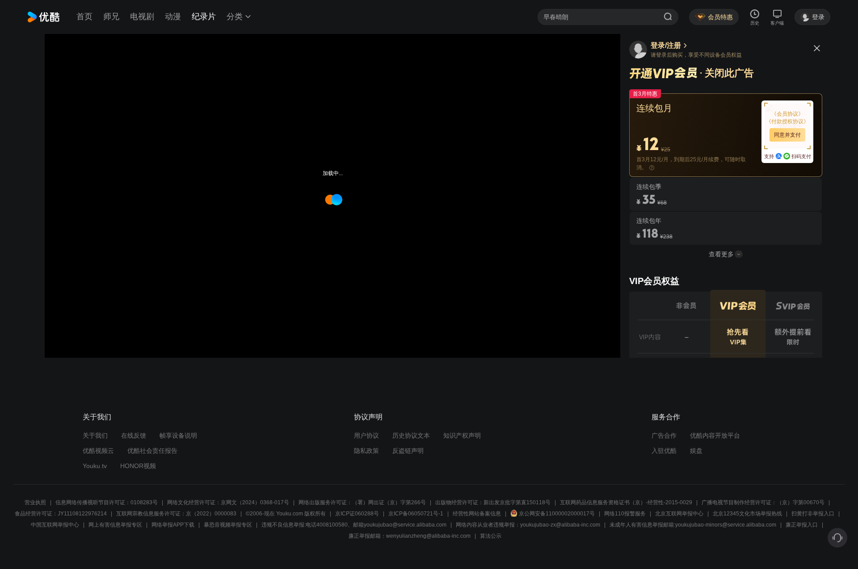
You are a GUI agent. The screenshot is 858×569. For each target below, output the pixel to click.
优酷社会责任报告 (152, 450)
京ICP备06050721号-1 (415, 513)
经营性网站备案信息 (477, 513)
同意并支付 (787, 135)
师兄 (111, 16)
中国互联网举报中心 (55, 525)
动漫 (173, 16)
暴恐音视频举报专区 (228, 525)
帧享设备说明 (178, 435)
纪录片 (204, 16)
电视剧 (142, 16)
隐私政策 (366, 450)
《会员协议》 (787, 114)
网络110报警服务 (625, 513)
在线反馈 (133, 435)
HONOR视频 (138, 465)
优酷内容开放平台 (715, 435)
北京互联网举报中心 (679, 513)
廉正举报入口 (802, 525)
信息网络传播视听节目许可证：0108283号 (106, 502)
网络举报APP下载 (172, 525)
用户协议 (366, 435)
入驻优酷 (664, 450)
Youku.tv (95, 465)
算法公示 (490, 536)
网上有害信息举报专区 (115, 525)
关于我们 (95, 435)
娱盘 (696, 450)
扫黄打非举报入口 (812, 513)
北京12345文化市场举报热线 (747, 513)
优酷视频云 (98, 450)
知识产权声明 (462, 435)
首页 (84, 16)
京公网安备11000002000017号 (557, 513)
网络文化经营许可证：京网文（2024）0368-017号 (228, 502)
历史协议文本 (411, 435)
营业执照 (35, 502)
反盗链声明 (408, 450)
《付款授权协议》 (787, 121)
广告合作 (664, 435)
